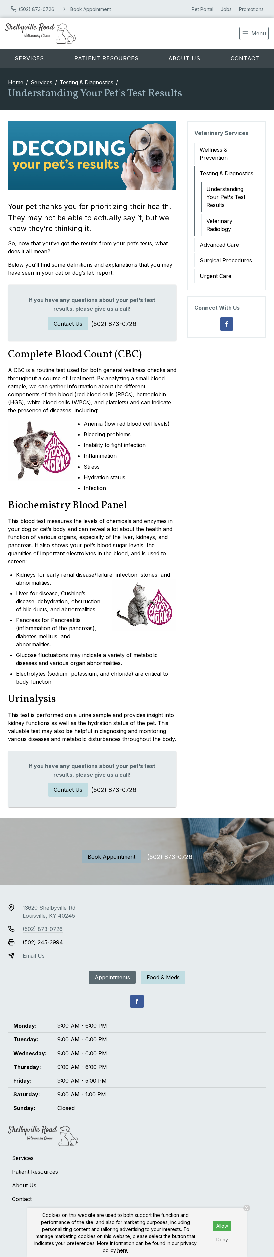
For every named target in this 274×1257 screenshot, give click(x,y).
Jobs (226, 9)
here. (123, 1250)
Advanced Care (219, 244)
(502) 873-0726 (113, 323)
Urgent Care (215, 276)
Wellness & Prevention (214, 153)
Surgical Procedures (226, 260)
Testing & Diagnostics (86, 82)
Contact (22, 1199)
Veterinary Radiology (219, 225)
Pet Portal (202, 9)
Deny (222, 1239)
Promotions (251, 9)
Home (15, 82)
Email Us (34, 955)
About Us (184, 58)
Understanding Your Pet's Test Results (225, 197)
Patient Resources (106, 58)
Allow (222, 1226)
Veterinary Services (221, 133)
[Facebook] (226, 324)
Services (29, 58)
